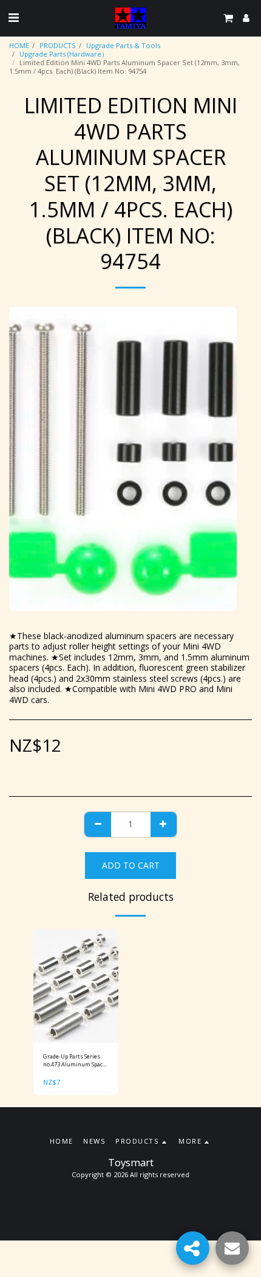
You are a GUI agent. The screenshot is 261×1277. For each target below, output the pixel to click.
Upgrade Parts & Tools (123, 45)
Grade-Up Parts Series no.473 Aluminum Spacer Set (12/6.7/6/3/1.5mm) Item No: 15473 (75, 1060)
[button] (13, 17)
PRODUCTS (57, 45)
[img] (75, 986)
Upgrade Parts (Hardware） (63, 53)
